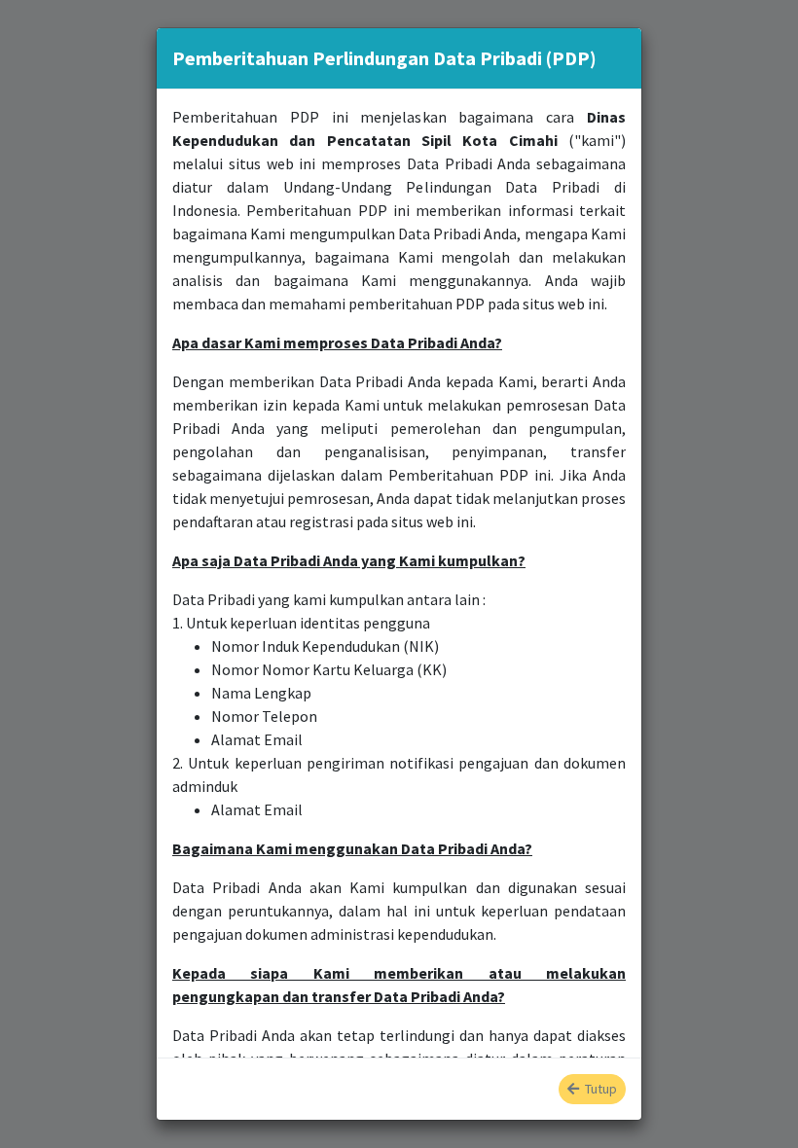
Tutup (598, 1088)
